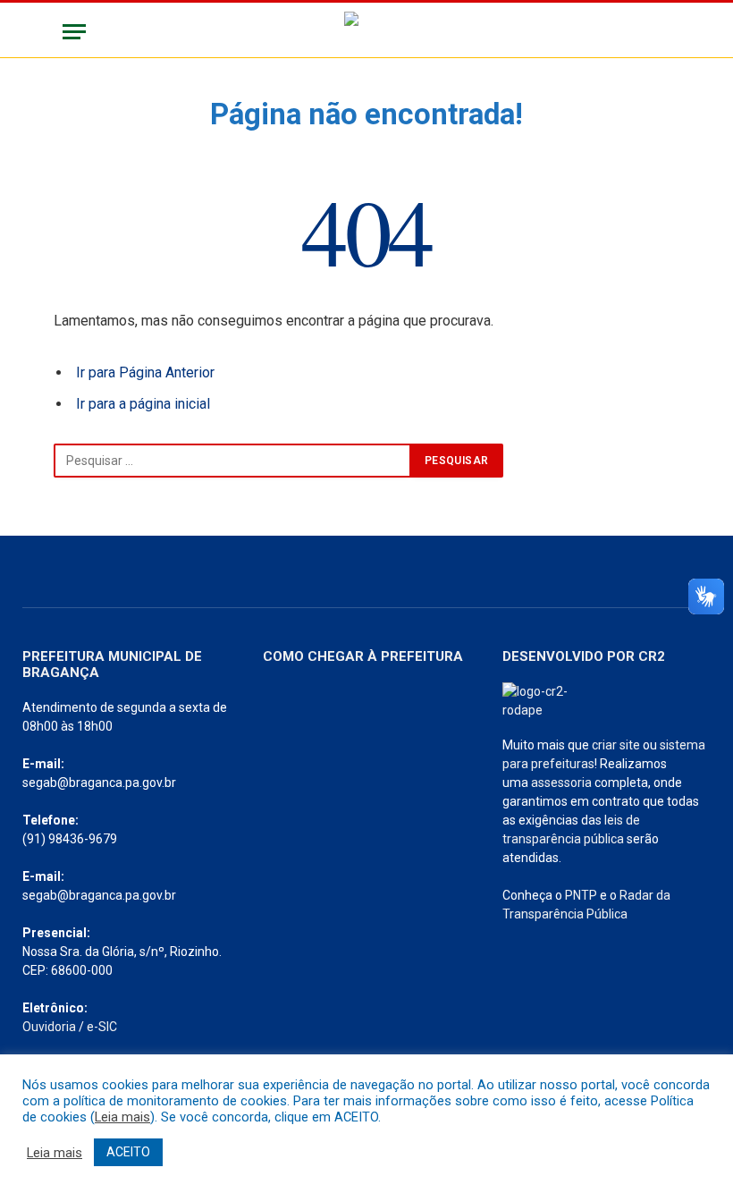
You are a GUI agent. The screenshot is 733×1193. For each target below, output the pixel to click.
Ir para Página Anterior (145, 372)
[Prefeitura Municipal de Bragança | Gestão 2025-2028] (366, 32)
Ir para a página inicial (143, 403)
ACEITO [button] (128, 1152)
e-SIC (102, 1027)
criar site (616, 745)
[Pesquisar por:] (232, 461)
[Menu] (74, 32)
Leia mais (122, 1117)
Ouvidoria (49, 1027)
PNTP (581, 895)
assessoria (561, 782)
